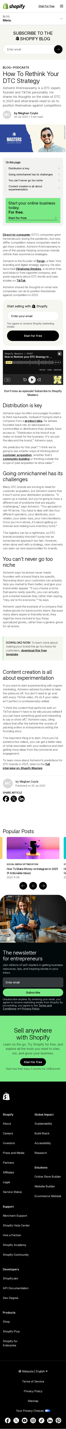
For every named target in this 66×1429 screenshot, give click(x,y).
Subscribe (33, 992)
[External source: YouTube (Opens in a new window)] (24, 1420)
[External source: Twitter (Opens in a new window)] (16, 1420)
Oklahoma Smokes (28, 269)
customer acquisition (17, 455)
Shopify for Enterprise (10, 1343)
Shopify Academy (14, 1245)
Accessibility (42, 1143)
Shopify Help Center (16, 1225)
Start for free (46, 6)
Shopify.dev (10, 1278)
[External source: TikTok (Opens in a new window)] (41, 1420)
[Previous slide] (23, 886)
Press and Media (13, 1153)
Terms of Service (33, 1381)
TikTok (21, 280)
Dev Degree (10, 1298)
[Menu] (61, 6)
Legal (6, 1182)
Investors (9, 1143)
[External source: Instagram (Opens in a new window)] (33, 1420)
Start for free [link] (33, 336)
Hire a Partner (12, 1235)
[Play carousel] (33, 886)
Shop (6, 1321)
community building (16, 459)
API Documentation (16, 1288)
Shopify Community (16, 1254)
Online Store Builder (47, 1176)
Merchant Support (15, 1215)
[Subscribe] (58, 49)
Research (40, 1153)
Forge (41, 261)
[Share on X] (14, 799)
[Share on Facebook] (6, 799)
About (7, 1123)
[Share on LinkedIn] (21, 799)
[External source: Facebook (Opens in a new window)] (8, 1420)
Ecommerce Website (47, 1196)
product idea (33, 421)
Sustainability (43, 1123)
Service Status (12, 1192)
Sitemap (33, 1401)
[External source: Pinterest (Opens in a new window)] (58, 1420)
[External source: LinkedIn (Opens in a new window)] (50, 1420)
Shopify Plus (11, 1331)
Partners (8, 1162)
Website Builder (44, 1186)
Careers (8, 1133)
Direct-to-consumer (16, 234)
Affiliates (8, 1172)
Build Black (41, 1133)
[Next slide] (43, 886)
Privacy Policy (30, 1008)
